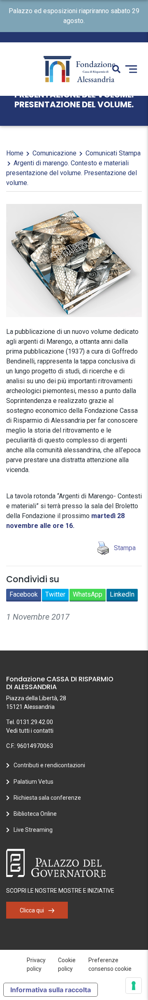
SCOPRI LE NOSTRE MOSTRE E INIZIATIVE (60, 890)
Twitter (55, 594)
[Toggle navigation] (131, 69)
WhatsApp (87, 594)
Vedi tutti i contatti (29, 730)
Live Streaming (33, 829)
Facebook (23, 594)
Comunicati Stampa (113, 153)
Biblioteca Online (35, 813)
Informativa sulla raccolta (50, 990)
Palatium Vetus (33, 781)
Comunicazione (54, 153)
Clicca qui (32, 910)
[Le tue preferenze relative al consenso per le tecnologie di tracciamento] (133, 985)
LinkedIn (122, 594)
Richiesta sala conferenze (47, 797)
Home (14, 153)
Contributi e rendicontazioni (49, 765)
